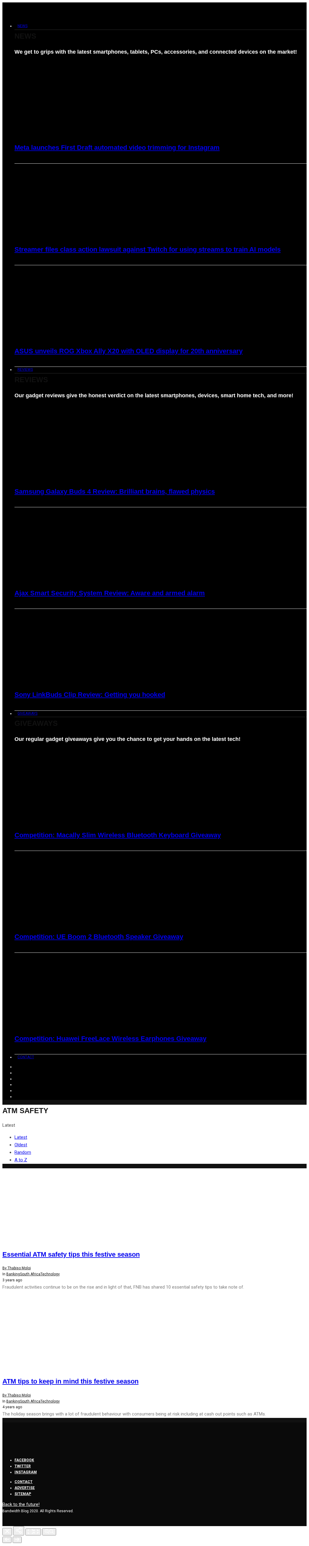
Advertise (24, 1488)
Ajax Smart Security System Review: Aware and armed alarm (109, 593)
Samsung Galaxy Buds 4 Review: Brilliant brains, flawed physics (114, 491)
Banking (13, 1274)
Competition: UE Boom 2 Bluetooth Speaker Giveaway (98, 936)
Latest (20, 1137)
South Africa (30, 1274)
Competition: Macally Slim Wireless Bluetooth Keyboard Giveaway (117, 835)
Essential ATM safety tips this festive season (71, 1254)
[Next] (17, 1540)
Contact (26, 1057)
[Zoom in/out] (49, 1531)
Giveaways (27, 713)
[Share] (18, 1530)
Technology (50, 1274)
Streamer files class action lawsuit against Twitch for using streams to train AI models (147, 249)
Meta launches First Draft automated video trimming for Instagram (117, 147)
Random (22, 1152)
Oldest (20, 1145)
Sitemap (22, 1494)
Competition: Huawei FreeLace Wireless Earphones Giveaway (110, 1038)
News (22, 26)
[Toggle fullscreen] (33, 1532)
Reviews (25, 369)
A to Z (20, 1160)
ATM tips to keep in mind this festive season (70, 1381)
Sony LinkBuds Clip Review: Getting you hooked (89, 694)
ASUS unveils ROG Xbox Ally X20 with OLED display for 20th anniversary (128, 351)
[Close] (7, 1531)
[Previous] (6, 1540)
